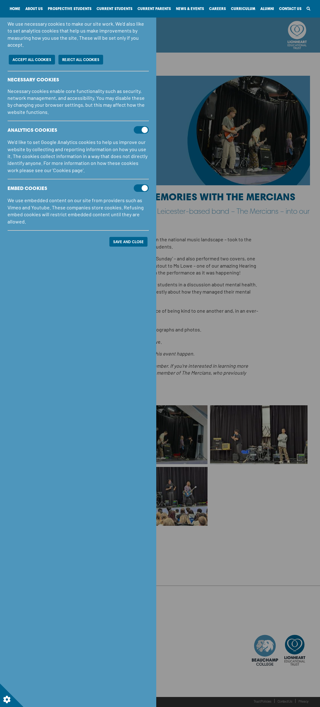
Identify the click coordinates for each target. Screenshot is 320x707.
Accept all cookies (31, 59)
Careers (217, 8)
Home (15, 8)
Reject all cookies (80, 59)
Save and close (128, 241)
